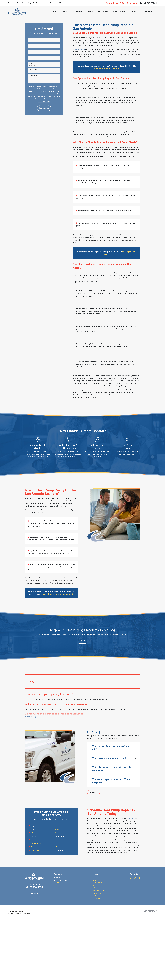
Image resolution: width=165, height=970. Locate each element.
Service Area (21, 3)
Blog (29, 3)
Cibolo (33, 833)
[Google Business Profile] (131, 878)
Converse (58, 833)
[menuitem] (10, 913)
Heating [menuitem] (90, 11)
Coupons (53, 3)
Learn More (82, 640)
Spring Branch (35, 850)
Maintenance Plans (99, 890)
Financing (11, 3)
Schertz (33, 847)
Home (95, 878)
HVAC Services (97, 888)
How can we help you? (33, 75)
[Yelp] (135, 878)
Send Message (44, 108)
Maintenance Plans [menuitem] (119, 11)
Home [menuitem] (55, 11)
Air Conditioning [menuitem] (78, 11)
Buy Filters (36, 3)
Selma (57, 847)
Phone (30, 51)
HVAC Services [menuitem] (103, 11)
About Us (95, 880)
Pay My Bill (148, 11)
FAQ (60, 3)
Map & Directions (59, 883)
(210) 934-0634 (148, 2)
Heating (95, 885)
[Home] (18, 11)
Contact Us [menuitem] (134, 11)
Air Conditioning (98, 883)
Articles (45, 3)
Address (30, 63)
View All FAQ (93, 793)
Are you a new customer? (34, 69)
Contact (131, 818)
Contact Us (96, 898)
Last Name (31, 45)
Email (30, 57)
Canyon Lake (59, 829)
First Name (31, 38)
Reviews (66, 3)
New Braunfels (36, 843)
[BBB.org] (139, 878)
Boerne (57, 826)
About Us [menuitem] (65, 11)
